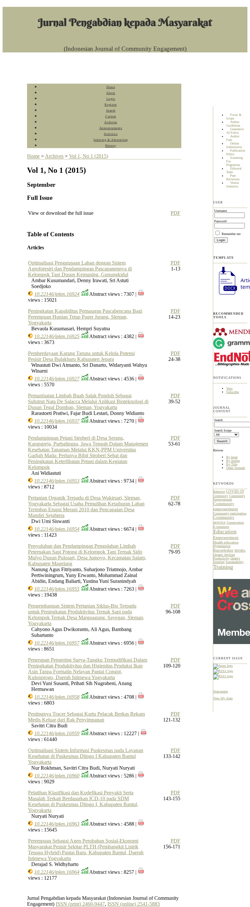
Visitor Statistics (232, 184)
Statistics (111, 134)
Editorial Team (234, 170)
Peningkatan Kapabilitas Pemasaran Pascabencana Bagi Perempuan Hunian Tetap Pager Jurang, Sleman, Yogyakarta (85, 316)
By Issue (232, 457)
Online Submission (234, 145)
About (110, 93)
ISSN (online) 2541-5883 (133, 904)
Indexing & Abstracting (110, 140)
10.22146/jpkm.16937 (56, 421)
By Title (231, 464)
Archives (110, 122)
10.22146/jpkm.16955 (56, 589)
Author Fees (232, 138)
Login (110, 99)
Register (110, 104)
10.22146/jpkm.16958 (56, 697)
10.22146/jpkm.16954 (56, 529)
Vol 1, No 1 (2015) (88, 156)
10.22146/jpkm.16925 (56, 336)
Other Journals (235, 468)
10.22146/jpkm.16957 (56, 643)
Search (111, 110)
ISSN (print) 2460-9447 (80, 904)
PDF (175, 213)
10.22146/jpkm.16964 (56, 872)
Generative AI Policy (235, 131)
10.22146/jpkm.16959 (56, 733)
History (110, 145)
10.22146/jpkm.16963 (56, 824)
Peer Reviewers (233, 177)
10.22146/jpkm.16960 (56, 775)
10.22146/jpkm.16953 (56, 481)
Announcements (110, 128)
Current (110, 116)
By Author (233, 460)
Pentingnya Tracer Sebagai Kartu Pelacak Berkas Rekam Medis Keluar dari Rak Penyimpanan (86, 716)
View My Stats (223, 698)
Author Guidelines (233, 124)
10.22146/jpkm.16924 (56, 294)
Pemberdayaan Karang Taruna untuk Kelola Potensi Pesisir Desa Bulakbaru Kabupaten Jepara (81, 356)
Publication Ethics (235, 152)
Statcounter (220, 691)
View (229, 388)
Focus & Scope (234, 116)
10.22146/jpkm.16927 (56, 378)
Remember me (231, 234)
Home (110, 87)
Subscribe (232, 392)
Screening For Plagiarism (234, 161)
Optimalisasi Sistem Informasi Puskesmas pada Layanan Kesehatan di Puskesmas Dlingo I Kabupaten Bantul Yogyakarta (85, 756)
